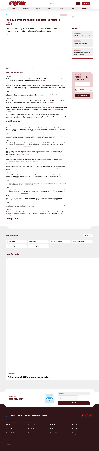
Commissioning (63, 15)
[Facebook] (87, 416)
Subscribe (86, 4)
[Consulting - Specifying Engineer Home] (17, 3)
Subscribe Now (82, 95)
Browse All (88, 236)
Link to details (43, 80)
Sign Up (74, 403)
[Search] (78, 3)
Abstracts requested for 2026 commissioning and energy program (28, 377)
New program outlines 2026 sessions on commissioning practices (82, 53)
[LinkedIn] (91, 416)
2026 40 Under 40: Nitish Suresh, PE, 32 (82, 35)
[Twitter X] (83, 416)
